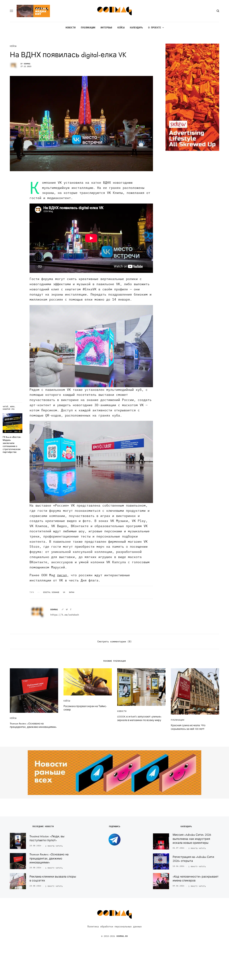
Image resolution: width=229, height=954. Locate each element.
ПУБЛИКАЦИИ (177, 720)
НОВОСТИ (122, 711)
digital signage (51, 592)
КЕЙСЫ (13, 46)
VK (64, 592)
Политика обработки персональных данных (114, 926)
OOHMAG (27, 64)
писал (62, 575)
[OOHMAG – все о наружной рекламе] (114, 11)
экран (71, 592)
